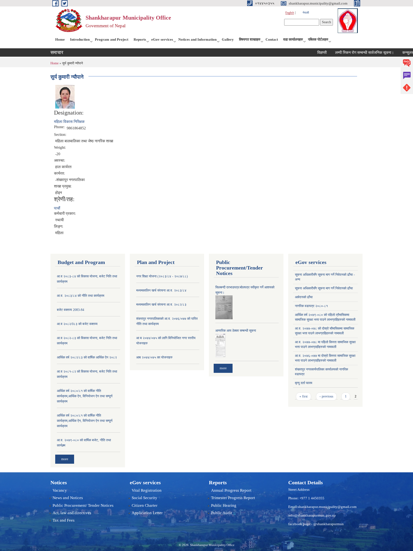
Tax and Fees (64, 520)
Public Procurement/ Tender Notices (83, 505)
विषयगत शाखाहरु (249, 39)
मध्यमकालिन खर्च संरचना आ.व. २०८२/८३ (161, 304)
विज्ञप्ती (313, 52)
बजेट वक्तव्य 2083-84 (70, 310)
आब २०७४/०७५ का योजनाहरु (154, 357)
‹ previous (326, 396)
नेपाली (306, 12)
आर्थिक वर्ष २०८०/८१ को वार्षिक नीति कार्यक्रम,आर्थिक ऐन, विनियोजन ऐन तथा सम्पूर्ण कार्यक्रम (85, 396)
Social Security (144, 498)
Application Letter (147, 513)
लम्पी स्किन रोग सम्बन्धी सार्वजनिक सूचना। (355, 52)
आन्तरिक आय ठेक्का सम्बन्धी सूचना (235, 330)
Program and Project (111, 39)
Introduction (80, 39)
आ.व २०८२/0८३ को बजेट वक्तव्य (77, 324)
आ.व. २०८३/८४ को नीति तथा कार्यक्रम (80, 296)
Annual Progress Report (231, 490)
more (64, 459)
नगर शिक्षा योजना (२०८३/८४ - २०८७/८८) (162, 276)
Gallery (228, 39)
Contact (272, 39)
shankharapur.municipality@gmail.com (327, 507)
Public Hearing (223, 505)
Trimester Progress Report (233, 498)
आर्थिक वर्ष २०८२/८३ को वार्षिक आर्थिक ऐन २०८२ (87, 357)
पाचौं (57, 208)
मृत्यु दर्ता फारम (303, 383)
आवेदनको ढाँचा (304, 297)
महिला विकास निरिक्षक (69, 122)
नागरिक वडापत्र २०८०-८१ (311, 306)
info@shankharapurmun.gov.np (312, 515)
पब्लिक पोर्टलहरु (318, 39)
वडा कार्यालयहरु (293, 39)
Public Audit (221, 513)
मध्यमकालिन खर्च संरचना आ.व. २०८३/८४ (161, 290)
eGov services (162, 39)
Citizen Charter (145, 505)
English (289, 12)
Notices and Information (197, 39)
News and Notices (68, 498)
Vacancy (60, 490)
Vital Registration (147, 490)
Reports (140, 39)
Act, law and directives (72, 513)
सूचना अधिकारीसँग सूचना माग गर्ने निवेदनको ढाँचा (324, 288)
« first (303, 396)
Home (60, 39)
